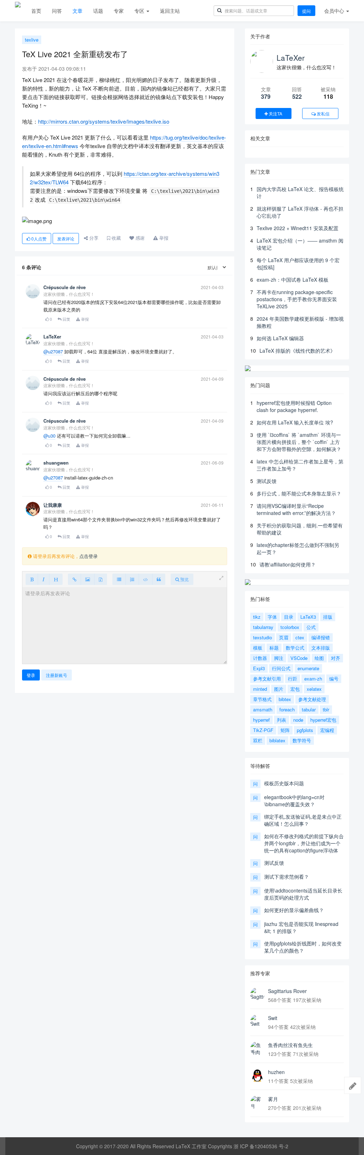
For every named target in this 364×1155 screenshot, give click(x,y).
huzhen (276, 1071)
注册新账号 (56, 675)
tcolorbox (289, 627)
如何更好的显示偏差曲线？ (294, 909)
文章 (77, 10)
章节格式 (262, 699)
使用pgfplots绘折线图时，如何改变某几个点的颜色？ (303, 947)
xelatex (314, 688)
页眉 (283, 637)
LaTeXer (291, 57)
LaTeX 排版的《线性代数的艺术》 (297, 350)
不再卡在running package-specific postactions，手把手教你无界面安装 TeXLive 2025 (297, 299)
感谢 (139, 237)
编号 (333, 678)
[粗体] (32, 579)
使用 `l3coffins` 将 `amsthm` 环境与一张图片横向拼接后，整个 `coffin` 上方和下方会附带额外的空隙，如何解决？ (299, 441)
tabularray (263, 627)
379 (266, 96)
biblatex (277, 740)
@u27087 (53, 351)
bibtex (285, 699)
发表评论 (65, 238)
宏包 (295, 688)
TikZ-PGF (263, 730)
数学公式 (295, 647)
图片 (278, 688)
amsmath (262, 709)
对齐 (335, 658)
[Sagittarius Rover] (257, 994)
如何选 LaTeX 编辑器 (280, 338)
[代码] (145, 579)
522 (297, 96)
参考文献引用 (267, 678)
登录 (31, 675)
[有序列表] (132, 579)
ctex (299, 637)
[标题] (56, 579)
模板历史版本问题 (284, 783)
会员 (334, 10)
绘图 (319, 658)
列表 (281, 719)
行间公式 (281, 668)
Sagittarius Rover (287, 990)
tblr (326, 709)
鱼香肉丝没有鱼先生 (290, 1044)
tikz (257, 616)
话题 (98, 10)
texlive (31, 39)
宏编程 (327, 730)
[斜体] (43, 579)
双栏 (257, 740)
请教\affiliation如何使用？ (287, 564)
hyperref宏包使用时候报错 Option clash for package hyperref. (294, 406)
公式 (311, 627)
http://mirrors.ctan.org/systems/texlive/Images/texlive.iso (103, 121)
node (298, 719)
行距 (292, 678)
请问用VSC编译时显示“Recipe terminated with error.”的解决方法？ (296, 509)
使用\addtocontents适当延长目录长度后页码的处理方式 (303, 894)
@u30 (49, 435)
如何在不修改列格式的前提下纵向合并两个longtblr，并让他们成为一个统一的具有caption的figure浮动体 (304, 843)
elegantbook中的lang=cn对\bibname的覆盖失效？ (294, 800)
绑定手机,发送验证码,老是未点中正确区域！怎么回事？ (303, 820)
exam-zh (313, 678)
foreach (287, 709)
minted (260, 688)
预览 (184, 579)
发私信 (323, 113)
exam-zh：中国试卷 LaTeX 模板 (292, 279)
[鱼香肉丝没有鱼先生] (257, 1048)
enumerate (308, 668)
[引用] (158, 579)
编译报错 (320, 637)
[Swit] (257, 1021)
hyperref (261, 719)
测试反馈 (267, 480)
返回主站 (170, 10)
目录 (288, 616)
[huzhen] (257, 1075)
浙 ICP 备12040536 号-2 (261, 1146)
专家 (119, 10)
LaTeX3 (308, 616)
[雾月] (257, 1102)
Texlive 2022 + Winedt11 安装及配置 (297, 228)
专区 (140, 10)
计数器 (260, 658)
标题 (274, 647)
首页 (36, 10)
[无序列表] (119, 579)
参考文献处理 (312, 699)
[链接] (74, 579)
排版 (327, 616)
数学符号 (302, 740)
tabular (309, 709)
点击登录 (88, 556)
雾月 (273, 1098)
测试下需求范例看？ (286, 876)
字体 (272, 616)
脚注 (278, 658)
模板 (257, 647)
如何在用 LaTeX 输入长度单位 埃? (295, 422)
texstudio (262, 637)
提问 (306, 11)
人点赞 (39, 238)
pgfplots (305, 730)
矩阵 (285, 730)
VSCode (298, 658)
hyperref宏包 (323, 719)
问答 (57, 10)
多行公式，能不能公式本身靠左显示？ (299, 493)
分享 (93, 237)
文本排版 (320, 647)
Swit (272, 1017)
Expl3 (259, 668)
